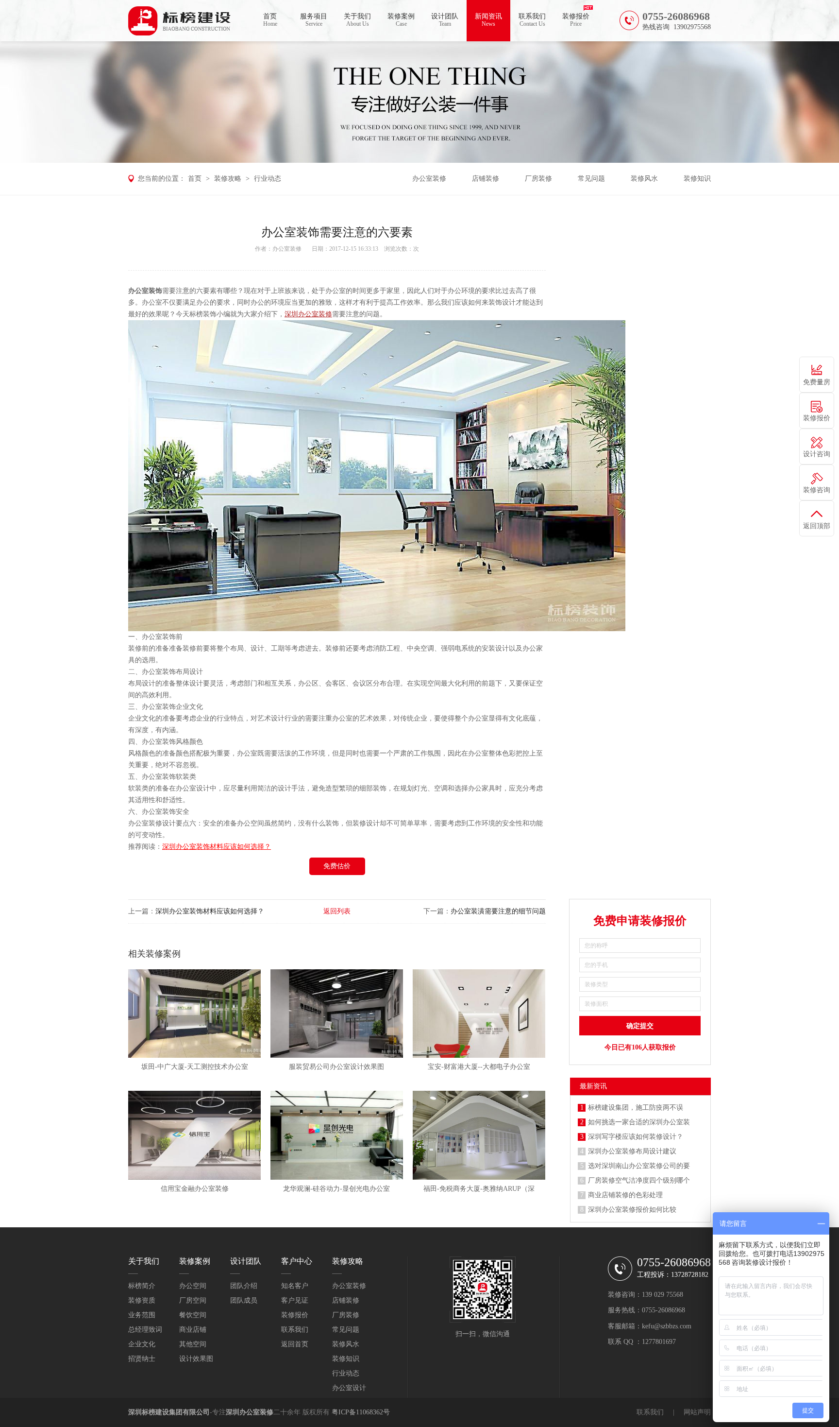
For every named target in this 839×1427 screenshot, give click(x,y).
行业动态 (267, 178)
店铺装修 (485, 178)
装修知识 (697, 178)
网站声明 (697, 1412)
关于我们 (357, 20)
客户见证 (294, 1300)
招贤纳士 (141, 1358)
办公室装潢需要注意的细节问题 (498, 911)
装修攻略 (227, 178)
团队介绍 (243, 1285)
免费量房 (816, 382)
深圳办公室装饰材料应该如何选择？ (209, 911)
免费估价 (337, 866)
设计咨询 (816, 454)
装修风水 (644, 178)
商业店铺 (192, 1329)
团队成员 (243, 1300)
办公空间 (192, 1285)
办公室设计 (349, 1388)
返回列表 (337, 911)
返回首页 (294, 1344)
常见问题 (591, 178)
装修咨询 (816, 490)
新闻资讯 (488, 20)
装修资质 (141, 1300)
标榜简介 (141, 1285)
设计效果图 (196, 1358)
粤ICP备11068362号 (361, 1412)
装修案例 (401, 20)
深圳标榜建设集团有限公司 (169, 1412)
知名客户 (294, 1285)
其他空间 (192, 1344)
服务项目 (313, 20)
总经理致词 (145, 1329)
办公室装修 (429, 178)
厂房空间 (192, 1300)
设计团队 (444, 20)
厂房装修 (538, 178)
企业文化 (141, 1344)
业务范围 (141, 1315)
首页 (270, 20)
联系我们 (532, 20)
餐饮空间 (192, 1315)
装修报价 (575, 20)
